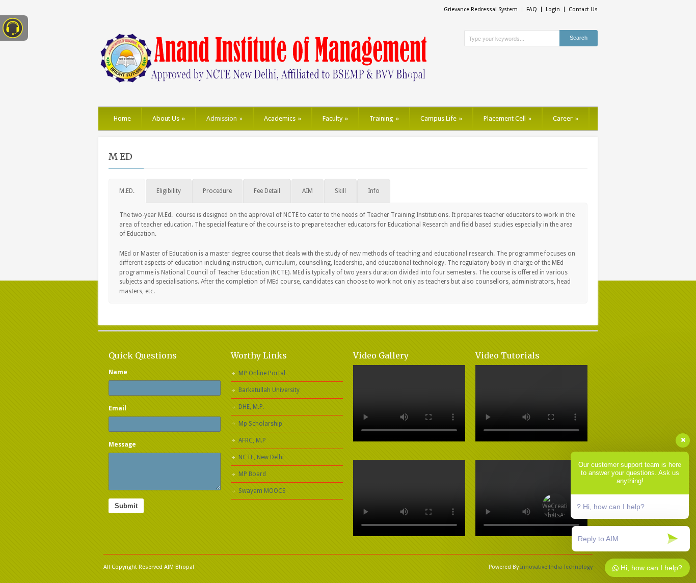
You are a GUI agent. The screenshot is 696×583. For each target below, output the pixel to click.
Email (117, 408)
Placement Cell (507, 118)
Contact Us (583, 9)
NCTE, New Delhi (261, 457)
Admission (224, 118)
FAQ (531, 9)
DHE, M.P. (251, 406)
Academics (282, 118)
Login (553, 9)
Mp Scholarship (260, 423)
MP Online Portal (261, 373)
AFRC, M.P (252, 440)
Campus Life (441, 118)
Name (118, 372)
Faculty (335, 118)
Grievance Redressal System (481, 9)
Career (565, 118)
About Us (168, 118)
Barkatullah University (269, 390)
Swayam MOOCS (262, 490)
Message (122, 444)
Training (384, 118)
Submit (126, 506)
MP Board (252, 474)
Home (122, 118)
